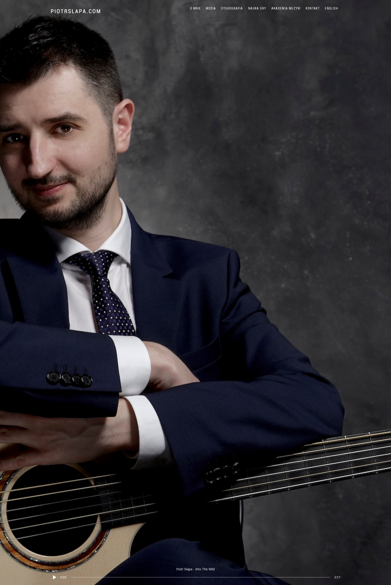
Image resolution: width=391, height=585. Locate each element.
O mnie (195, 8)
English (331, 8)
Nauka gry (257, 8)
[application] (195, 573)
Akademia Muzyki (285, 8)
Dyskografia (232, 8)
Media (211, 8)
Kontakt (313, 8)
